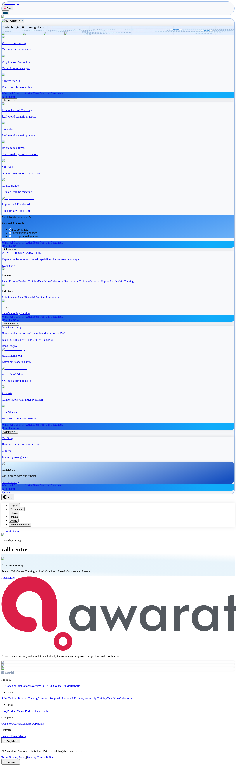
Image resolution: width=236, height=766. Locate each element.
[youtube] (8, 673)
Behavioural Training (71, 698)
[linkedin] (2, 673)
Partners (39, 723)
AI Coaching (9, 685)
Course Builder (62, 685)
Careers (17, 723)
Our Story (7, 723)
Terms (5, 757)
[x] (5, 673)
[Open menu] (5, 12)
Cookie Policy (45, 757)
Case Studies (42, 711)
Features (6, 736)
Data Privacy (18, 736)
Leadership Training (95, 698)
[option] (122, 505)
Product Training (28, 698)
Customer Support (48, 698)
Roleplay (35, 685)
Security (31, 757)
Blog (4, 711)
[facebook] (12, 673)
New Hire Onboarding (120, 698)
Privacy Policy (17, 757)
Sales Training (9, 698)
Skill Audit (47, 685)
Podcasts (30, 711)
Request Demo (10, 531)
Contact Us (28, 723)
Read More (8, 577)
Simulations (23, 685)
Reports (75, 685)
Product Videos (16, 711)
